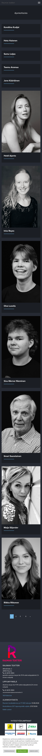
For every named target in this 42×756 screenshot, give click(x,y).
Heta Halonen (10, 40)
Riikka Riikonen (11, 602)
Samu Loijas (10, 54)
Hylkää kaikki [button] (34, 751)
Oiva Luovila (10, 306)
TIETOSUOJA (7, 695)
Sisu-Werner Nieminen (15, 381)
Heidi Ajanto (10, 156)
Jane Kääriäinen (12, 80)
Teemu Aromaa (11, 67)
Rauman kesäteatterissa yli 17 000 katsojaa (17, 703)
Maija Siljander (11, 527)
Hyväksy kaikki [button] (22, 751)
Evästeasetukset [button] (9, 751)
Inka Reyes (9, 231)
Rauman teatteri (8, 3)
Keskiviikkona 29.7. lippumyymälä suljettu (16, 706)
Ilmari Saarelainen (12, 456)
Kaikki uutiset (7, 709)
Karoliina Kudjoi (11, 27)
